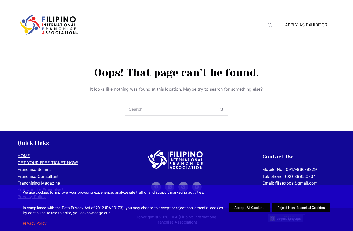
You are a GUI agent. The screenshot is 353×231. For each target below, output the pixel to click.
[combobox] (170, 109)
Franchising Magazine (39, 183)
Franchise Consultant (38, 176)
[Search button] (222, 109)
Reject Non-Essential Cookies (301, 207)
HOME (117, 24)
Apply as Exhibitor (306, 24)
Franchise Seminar (35, 169)
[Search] (270, 25)
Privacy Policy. (35, 223)
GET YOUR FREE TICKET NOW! (175, 24)
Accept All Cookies (249, 207)
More (232, 24)
